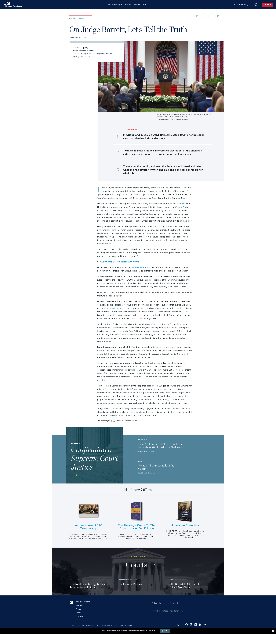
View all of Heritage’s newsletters (166, 611)
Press (145, 4)
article (182, 204)
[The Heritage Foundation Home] (12, 4)
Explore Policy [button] (241, 4)
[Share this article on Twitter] (197, 16)
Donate (267, 4)
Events (128, 4)
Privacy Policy (75, 625)
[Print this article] (218, 16)
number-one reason (141, 267)
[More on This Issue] (152, 564)
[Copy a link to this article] (211, 16)
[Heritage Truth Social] (182, 624)
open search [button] (256, 4)
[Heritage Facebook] (186, 624)
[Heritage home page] (71, 602)
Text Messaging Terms (90, 625)
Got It (164, 631)
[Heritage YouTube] (205, 624)
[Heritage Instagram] (191, 624)
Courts (81, 18)
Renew (137, 4)
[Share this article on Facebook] (204, 16)
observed (152, 324)
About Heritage (114, 4)
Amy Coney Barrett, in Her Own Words (120, 262)
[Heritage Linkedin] (195, 624)
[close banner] (273, 631)
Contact (79, 616)
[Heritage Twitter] (178, 624)
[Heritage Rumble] (200, 624)
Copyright (102, 625)
